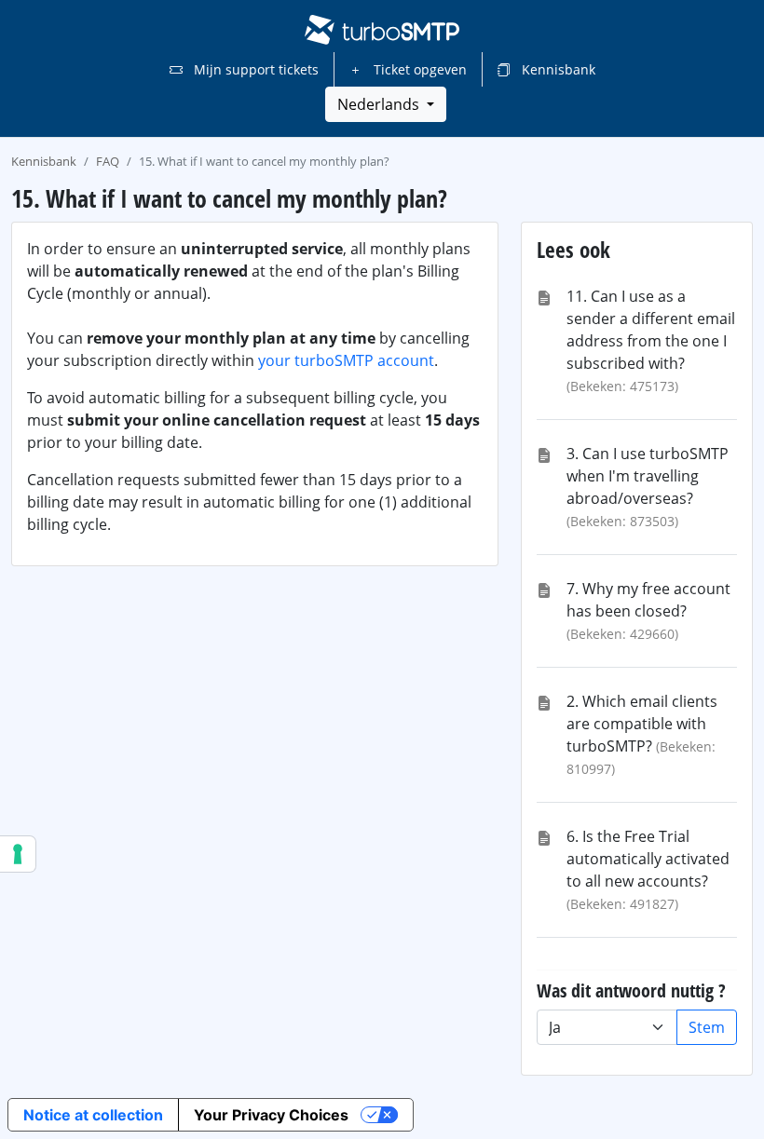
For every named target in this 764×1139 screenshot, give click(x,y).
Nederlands (380, 104)
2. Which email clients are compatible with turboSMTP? (641, 723)
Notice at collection (93, 1114)
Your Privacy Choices (271, 1114)
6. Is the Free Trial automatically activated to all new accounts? (648, 858)
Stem (707, 1027)
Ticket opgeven (418, 69)
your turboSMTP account (346, 360)
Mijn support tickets (254, 69)
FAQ (107, 161)
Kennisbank (556, 69)
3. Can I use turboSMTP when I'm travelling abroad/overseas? (647, 475)
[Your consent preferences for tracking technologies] (17, 854)
